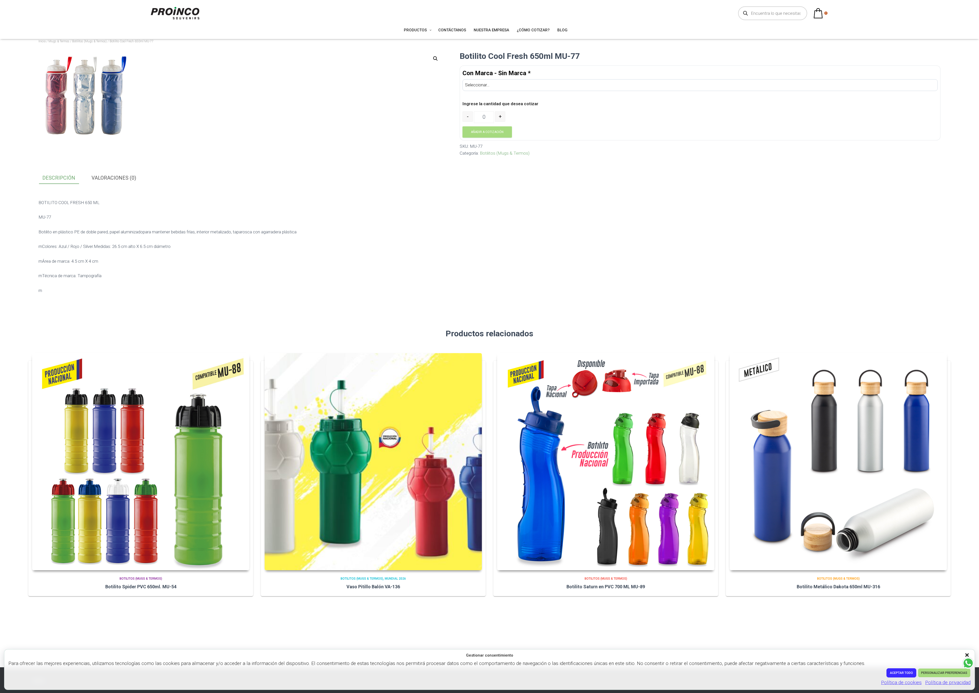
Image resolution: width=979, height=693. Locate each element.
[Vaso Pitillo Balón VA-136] (373, 461)
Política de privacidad (948, 682)
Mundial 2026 (395, 578)
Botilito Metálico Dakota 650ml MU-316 (838, 586)
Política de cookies (901, 682)
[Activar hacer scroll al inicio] (968, 682)
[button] (967, 655)
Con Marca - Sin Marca (496, 73)
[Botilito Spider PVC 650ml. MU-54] (140, 461)
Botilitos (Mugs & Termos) (89, 41)
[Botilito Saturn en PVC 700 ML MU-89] (605, 461)
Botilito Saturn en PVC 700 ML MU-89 (605, 586)
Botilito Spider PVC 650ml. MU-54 (140, 586)
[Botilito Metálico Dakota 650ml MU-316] (838, 461)
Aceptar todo (901, 673)
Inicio (42, 41)
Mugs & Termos (58, 41)
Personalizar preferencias (944, 673)
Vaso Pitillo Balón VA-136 (373, 586)
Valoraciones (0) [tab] (114, 178)
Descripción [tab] (58, 178)
